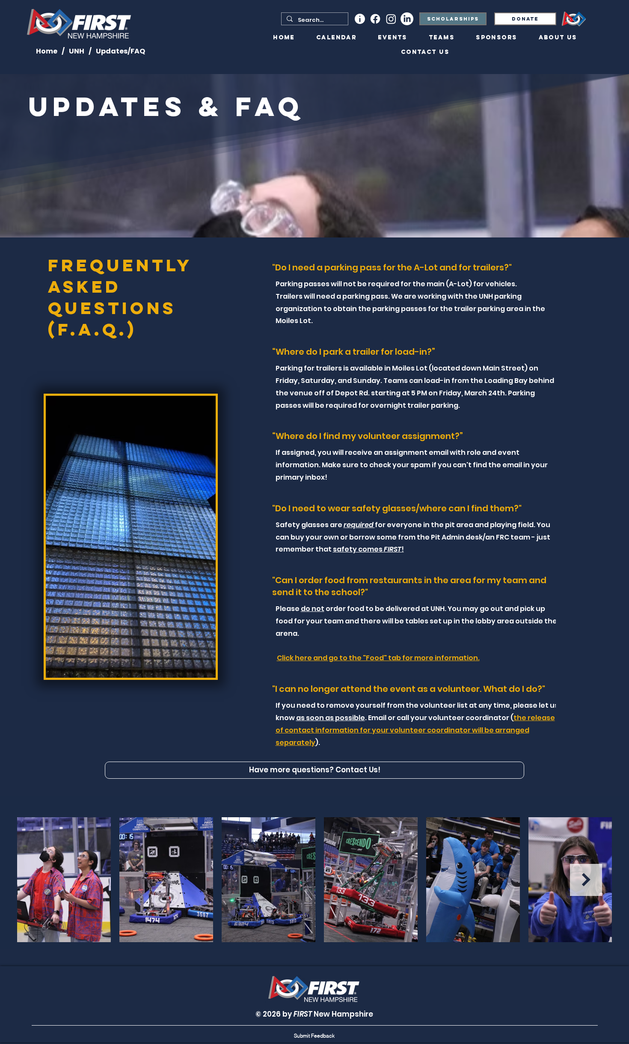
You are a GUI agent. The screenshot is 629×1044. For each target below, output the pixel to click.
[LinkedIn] (407, 18)
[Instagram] (391, 18)
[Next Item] (586, 880)
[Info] (359, 18)
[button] (314, 1035)
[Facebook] (375, 18)
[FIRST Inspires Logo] (574, 19)
